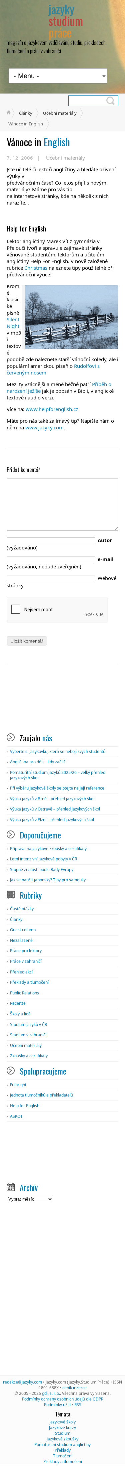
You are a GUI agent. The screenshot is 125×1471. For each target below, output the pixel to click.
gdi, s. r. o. (51, 1393)
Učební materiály (60, 113)
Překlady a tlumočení (29, 982)
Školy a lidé (20, 1014)
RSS (77, 1404)
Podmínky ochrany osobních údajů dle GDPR (62, 1399)
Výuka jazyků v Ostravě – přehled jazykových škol (55, 809)
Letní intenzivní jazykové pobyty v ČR (43, 859)
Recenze (18, 1003)
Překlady (63, 1450)
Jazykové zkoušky (62, 1439)
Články (25, 113)
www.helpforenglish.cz (52, 409)
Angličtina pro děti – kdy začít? (37, 762)
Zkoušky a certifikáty (29, 1056)
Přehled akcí (21, 972)
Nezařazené (21, 940)
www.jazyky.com (44, 427)
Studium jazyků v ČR (28, 1024)
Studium (62, 1433)
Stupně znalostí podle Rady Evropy (41, 869)
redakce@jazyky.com (22, 1382)
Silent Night (13, 322)
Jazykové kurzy (62, 1427)
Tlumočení (62, 1456)
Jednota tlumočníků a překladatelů (41, 1095)
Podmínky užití (57, 1404)
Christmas (35, 267)
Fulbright (18, 1085)
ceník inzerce (74, 1388)
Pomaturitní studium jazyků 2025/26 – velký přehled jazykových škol (57, 775)
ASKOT (16, 1116)
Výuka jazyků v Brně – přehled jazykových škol (52, 799)
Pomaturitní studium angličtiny (62, 1444)
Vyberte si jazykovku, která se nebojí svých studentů (57, 751)
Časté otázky (22, 909)
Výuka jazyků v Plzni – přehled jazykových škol (52, 819)
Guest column (23, 930)
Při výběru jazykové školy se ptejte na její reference (57, 788)
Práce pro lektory (26, 951)
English (38, 141)
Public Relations (24, 993)
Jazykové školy (62, 1422)
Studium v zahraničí (28, 1035)
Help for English (24, 1105)
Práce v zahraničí (26, 961)
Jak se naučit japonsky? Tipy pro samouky (48, 880)
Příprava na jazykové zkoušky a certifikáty (48, 848)
